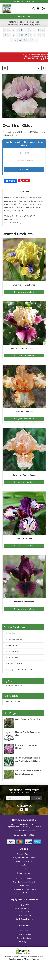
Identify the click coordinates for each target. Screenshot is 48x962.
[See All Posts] (5, 68)
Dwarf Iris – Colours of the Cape (24, 348)
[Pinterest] (26, 809)
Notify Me (24, 169)
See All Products (13, 702)
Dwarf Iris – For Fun (24, 538)
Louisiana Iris (13, 651)
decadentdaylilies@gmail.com (24, 831)
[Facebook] (21, 809)
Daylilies (11, 633)
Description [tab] (24, 192)
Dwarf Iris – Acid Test (24, 412)
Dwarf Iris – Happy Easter (24, 285)
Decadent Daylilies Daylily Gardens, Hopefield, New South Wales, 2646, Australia (24, 825)
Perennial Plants (14, 663)
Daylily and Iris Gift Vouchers (20, 669)
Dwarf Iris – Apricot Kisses (24, 475)
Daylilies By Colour (15, 639)
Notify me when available (24, 292)
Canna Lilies (12, 657)
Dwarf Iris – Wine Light (24, 602)
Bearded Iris (12, 645)
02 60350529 (29, 835)
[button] (33, 8)
